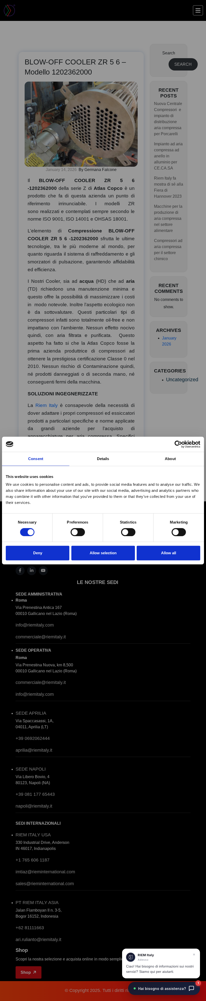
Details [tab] (103, 459)
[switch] (78, 532)
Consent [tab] (35, 459)
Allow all (168, 553)
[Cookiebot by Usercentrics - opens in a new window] (178, 444)
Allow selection (103, 553)
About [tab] (170, 459)
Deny (37, 553)
